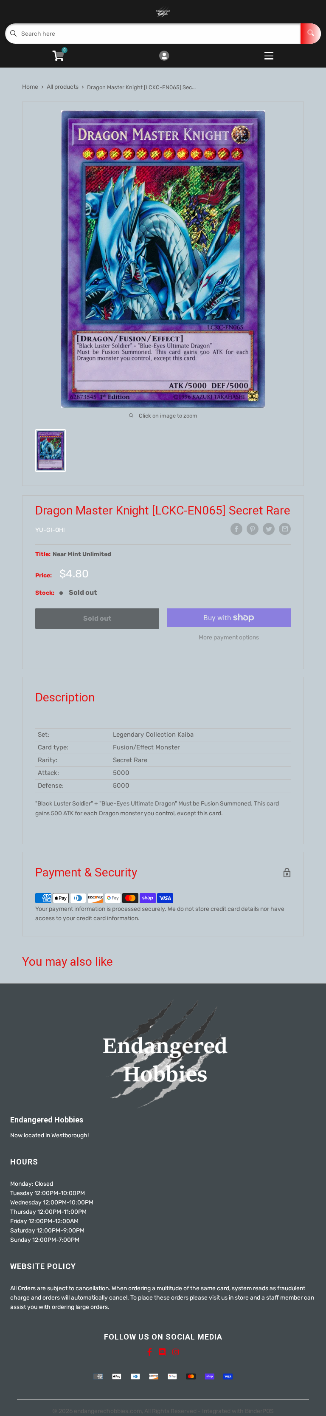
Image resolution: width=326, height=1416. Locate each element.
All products (63, 86)
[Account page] (164, 56)
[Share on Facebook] (236, 529)
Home (30, 86)
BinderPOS (259, 1411)
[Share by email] (285, 529)
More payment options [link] (229, 637)
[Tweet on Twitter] (269, 529)
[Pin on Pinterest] (253, 529)
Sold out (97, 618)
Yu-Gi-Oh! (50, 530)
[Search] (311, 33)
